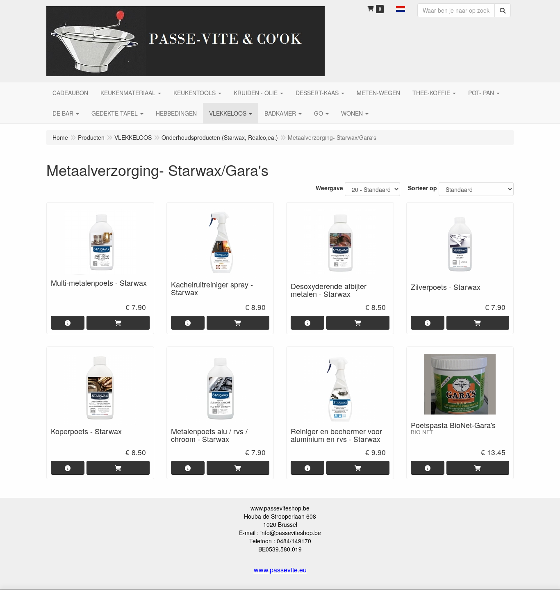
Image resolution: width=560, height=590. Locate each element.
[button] (400, 8)
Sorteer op (422, 188)
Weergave (329, 188)
